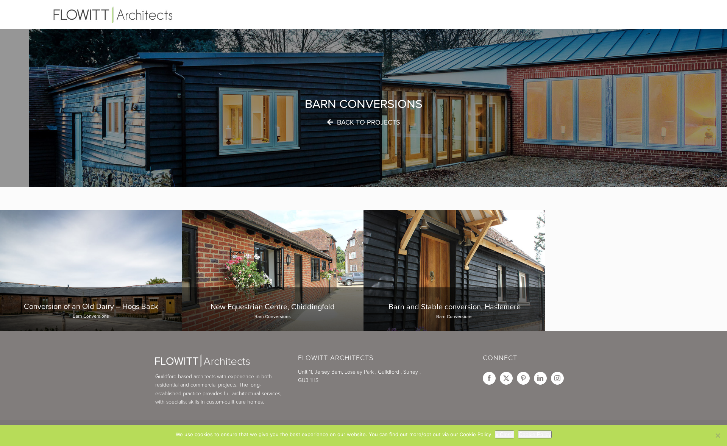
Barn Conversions (91, 316)
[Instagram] (557, 378)
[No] (717, 435)
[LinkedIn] (540, 378)
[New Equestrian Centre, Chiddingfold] (273, 309)
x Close (504, 434)
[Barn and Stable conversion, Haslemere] (454, 309)
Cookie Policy (535, 434)
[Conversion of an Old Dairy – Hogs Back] (91, 309)
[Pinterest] (523, 378)
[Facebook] (489, 378)
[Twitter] (506, 378)
